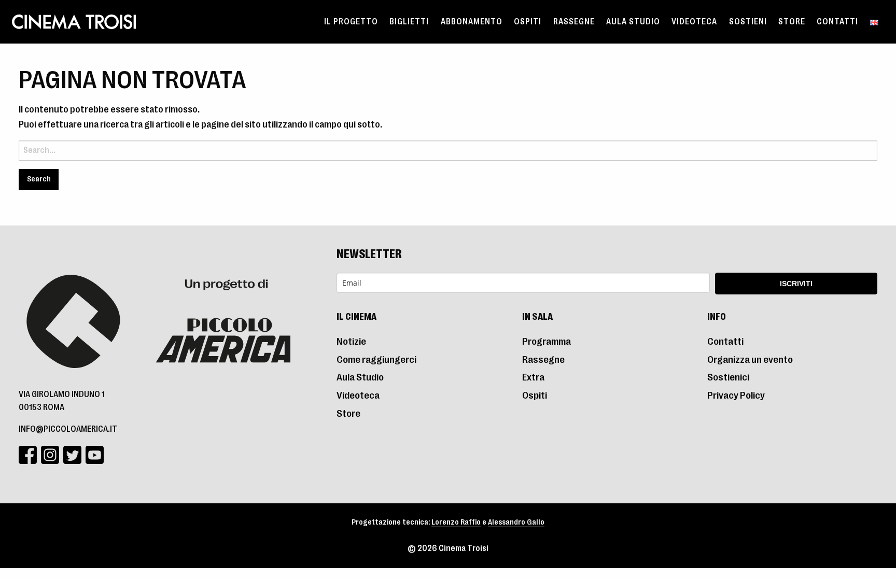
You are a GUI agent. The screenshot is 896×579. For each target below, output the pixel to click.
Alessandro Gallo (516, 522)
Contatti (837, 21)
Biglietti (409, 21)
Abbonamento (471, 21)
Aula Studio (633, 21)
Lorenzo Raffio (456, 522)
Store (791, 21)
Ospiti (527, 21)
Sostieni (748, 21)
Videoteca (694, 21)
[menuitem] (351, 22)
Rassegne (574, 21)
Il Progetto (351, 21)
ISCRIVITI (796, 283)
